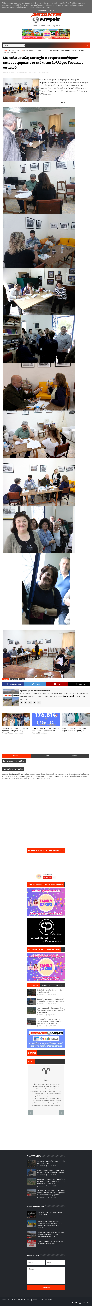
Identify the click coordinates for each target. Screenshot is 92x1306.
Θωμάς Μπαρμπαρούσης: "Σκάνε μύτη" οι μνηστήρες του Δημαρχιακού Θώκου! (50, 1000)
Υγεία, (48, 72)
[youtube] (80, 1302)
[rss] (88, 1302)
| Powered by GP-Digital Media (41, 1300)
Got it (52, 10)
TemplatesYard (18, 1303)
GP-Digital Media (41, 1303)
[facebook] (72, 1302)
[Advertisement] (46, 746)
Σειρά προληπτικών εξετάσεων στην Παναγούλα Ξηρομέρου (74, 729)
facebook (45, 756)
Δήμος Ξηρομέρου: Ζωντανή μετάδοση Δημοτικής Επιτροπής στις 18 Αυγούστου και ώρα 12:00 (51, 1234)
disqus (74, 756)
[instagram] (84, 1302)
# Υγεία (22, 679)
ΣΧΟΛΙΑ (59, 985)
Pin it (60, 684)
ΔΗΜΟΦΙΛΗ (46, 985)
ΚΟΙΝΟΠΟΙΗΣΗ (15, 684)
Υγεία (19, 50)
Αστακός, (42, 72)
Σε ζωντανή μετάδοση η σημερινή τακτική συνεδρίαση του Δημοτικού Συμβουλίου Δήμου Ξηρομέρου (49, 1021)
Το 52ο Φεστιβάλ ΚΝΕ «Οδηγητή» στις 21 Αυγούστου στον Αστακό (50, 1242)
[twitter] (76, 1302)
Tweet (38, 684)
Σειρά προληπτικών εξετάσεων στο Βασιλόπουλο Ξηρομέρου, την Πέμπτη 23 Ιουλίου (45, 730)
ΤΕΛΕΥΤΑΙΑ (33, 985)
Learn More (42, 10)
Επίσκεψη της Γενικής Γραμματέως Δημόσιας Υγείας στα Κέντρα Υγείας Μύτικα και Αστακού (15, 730)
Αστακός (12, 50)
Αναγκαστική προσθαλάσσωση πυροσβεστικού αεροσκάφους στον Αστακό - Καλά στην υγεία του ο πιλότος (50, 1224)
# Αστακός (13, 679)
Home (5, 50)
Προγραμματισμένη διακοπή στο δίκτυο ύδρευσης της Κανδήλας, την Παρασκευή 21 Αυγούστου (51, 1010)
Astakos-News (7, 1300)
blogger (16, 756)
